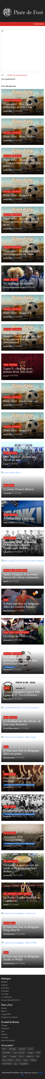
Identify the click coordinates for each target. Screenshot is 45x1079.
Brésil (38, 1052)
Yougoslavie (24, 1063)
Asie (3, 1031)
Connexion (38, 24)
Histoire (4, 982)
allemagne (12, 1049)
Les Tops (4, 994)
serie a (21, 1056)
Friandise (5, 991)
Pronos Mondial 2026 (10, 1000)
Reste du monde (8, 1040)
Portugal (13, 1056)
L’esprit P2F (6, 1014)
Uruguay (33, 1060)
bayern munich (7, 1060)
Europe (4, 1034)
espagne (30, 1052)
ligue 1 (4, 1056)
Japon (26, 1060)
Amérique (5, 1028)
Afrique (4, 1025)
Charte (4, 1008)
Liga (15, 1063)
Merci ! (4, 1011)
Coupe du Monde (19, 1052)
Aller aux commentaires (17, 75)
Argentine (22, 1049)
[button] (3, 23)
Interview (5, 988)
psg (38, 1056)
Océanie (4, 1037)
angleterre (30, 1056)
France (30, 1049)
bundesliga (6, 1052)
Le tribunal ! (6, 997)
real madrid (6, 1063)
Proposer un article (9, 1017)
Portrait (4, 985)
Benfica (18, 1060)
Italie (4, 1049)
